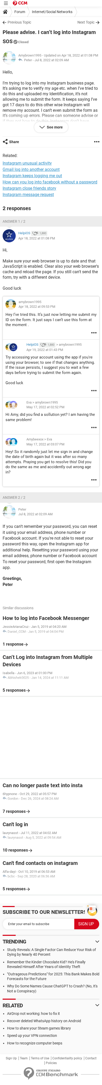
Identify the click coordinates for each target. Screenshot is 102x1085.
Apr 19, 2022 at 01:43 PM (44, 350)
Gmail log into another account (31, 169)
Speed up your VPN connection (32, 1035)
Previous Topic (19, 22)
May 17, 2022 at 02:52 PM (45, 407)
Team (24, 1058)
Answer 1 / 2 (14, 221)
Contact (91, 1058)
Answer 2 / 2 (14, 497)
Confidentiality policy (67, 1058)
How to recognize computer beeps (34, 1043)
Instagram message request (28, 194)
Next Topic (85, 22)
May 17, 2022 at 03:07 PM (45, 444)
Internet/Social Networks (52, 12)
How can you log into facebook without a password (50, 182)
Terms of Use (40, 1058)
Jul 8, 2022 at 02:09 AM (52, 60)
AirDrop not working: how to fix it (33, 1013)
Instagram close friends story (29, 188)
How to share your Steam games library (39, 1028)
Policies (51, 1063)
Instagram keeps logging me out (32, 175)
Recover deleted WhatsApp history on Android (44, 1021)
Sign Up (11, 1058)
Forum (19, 12)
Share (14, 142)
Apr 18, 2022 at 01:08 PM (36, 238)
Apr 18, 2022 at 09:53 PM (37, 307)
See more (54, 127)
